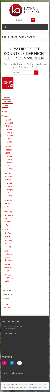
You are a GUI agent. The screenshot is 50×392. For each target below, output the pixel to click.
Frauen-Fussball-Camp (8, 149)
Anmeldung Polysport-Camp (10, 189)
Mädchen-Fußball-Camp (8, 203)
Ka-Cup (5, 229)
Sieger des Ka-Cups (8, 267)
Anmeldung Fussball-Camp (10, 162)
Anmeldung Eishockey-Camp (10, 135)
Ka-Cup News (8, 235)
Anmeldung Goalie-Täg (8, 220)
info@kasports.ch (9, 333)
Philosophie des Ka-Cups (8, 243)
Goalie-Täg (7, 211)
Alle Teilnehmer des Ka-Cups (8, 255)
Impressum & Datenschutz (12, 373)
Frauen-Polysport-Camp (8, 176)
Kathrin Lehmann (6, 306)
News (4, 111)
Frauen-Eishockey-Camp (8, 122)
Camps (5, 116)
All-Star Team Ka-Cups (8, 277)
